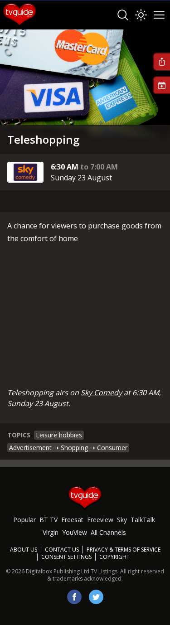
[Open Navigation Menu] (159, 15)
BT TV (48, 519)
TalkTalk (143, 519)
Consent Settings (66, 557)
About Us (23, 549)
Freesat (72, 519)
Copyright (114, 557)
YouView (74, 532)
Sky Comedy (101, 392)
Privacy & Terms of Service (123, 549)
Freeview (100, 519)
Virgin (50, 532)
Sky (122, 519)
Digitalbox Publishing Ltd (57, 571)
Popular (24, 519)
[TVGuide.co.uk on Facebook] (74, 597)
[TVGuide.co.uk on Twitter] (96, 597)
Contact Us (62, 549)
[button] (161, 62)
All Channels (108, 532)
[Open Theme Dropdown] (141, 15)
